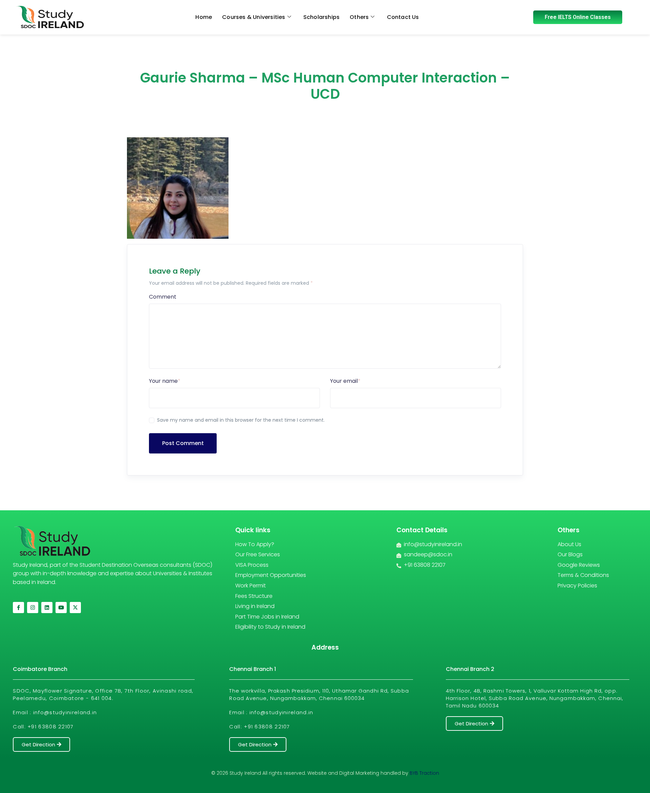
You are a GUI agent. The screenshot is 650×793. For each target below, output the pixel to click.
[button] (473, 354)
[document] (325, 396)
